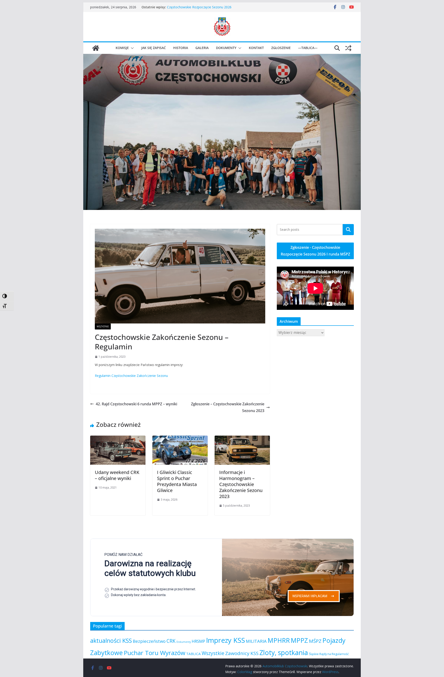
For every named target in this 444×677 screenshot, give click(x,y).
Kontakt (256, 48)
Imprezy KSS (225, 640)
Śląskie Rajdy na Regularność (329, 654)
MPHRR (279, 640)
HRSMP (198, 641)
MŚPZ (315, 641)
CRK (171, 641)
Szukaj (348, 229)
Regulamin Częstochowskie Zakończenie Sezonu (131, 375)
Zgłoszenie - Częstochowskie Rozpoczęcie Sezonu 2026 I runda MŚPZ (315, 251)
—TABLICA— (308, 48)
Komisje (122, 48)
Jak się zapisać (153, 48)
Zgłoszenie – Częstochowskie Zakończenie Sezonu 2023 (227, 407)
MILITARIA (256, 641)
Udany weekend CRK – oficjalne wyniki (117, 475)
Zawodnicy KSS (242, 653)
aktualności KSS (111, 640)
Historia (180, 48)
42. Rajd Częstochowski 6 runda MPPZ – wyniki (136, 403)
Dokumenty (226, 48)
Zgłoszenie (281, 48)
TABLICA (193, 653)
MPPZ (299, 640)
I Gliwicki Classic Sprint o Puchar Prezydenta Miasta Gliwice (211, 6)
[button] (131, 48)
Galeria (202, 48)
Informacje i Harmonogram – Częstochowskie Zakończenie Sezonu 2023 (240, 484)
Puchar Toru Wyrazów (154, 653)
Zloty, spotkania (283, 652)
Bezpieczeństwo (149, 641)
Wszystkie (103, 326)
